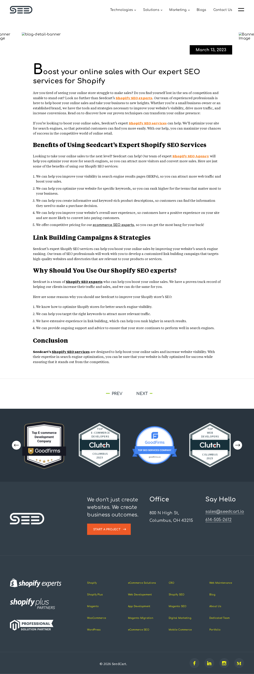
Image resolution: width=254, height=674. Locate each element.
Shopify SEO (177, 594)
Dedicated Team (219, 618)
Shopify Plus (95, 594)
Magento (93, 606)
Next (183, 393)
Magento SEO (178, 606)
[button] (237, 445)
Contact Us (222, 10)
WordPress (94, 629)
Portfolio (214, 629)
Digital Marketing (180, 618)
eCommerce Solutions (142, 583)
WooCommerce (96, 618)
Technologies (121, 10)
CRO (171, 583)
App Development (139, 606)
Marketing (178, 10)
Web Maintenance (220, 583)
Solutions (151, 10)
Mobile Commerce (180, 629)
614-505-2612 (218, 519)
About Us (215, 606)
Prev (72, 393)
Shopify (92, 583)
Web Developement (140, 594)
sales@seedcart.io (224, 511)
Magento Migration (140, 618)
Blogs (201, 10)
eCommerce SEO (138, 629)
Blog (212, 594)
